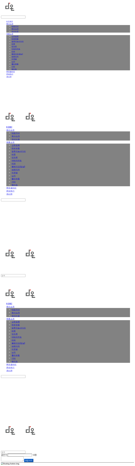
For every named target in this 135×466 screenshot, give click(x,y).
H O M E (9, 21)
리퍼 (13, 51)
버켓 (13, 44)
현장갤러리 (10, 71)
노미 (13, 61)
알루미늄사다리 (18, 41)
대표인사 (15, 26)
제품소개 (9, 34)
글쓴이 (4, 455)
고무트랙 (15, 36)
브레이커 (15, 56)
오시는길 (15, 31)
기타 (13, 66)
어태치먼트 (16, 49)
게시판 (8, 76)
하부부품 (15, 39)
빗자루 (14, 46)
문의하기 (9, 74)
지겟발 (14, 59)
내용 (35, 455)
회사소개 (9, 24)
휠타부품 (15, 64)
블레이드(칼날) (17, 54)
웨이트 (14, 69)
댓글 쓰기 (28, 460)
